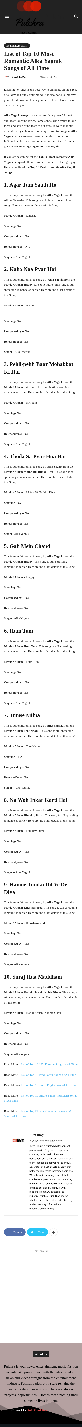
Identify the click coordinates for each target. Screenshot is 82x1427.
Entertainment (17, 46)
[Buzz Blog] (7, 77)
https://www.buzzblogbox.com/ (46, 1140)
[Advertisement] (41, 1294)
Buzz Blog (19, 76)
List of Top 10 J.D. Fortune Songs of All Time (49, 1064)
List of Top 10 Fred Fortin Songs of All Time (48, 1074)
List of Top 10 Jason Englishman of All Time (48, 1085)
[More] (53, 1232)
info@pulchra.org (40, 1410)
